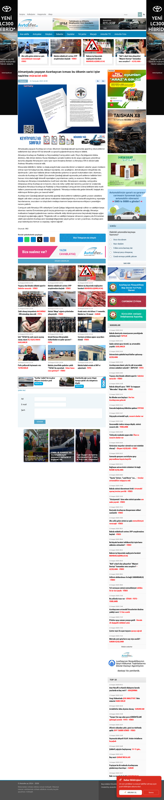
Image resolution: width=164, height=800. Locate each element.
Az (140, 14)
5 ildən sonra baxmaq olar (123, 248)
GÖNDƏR (40, 422)
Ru (144, 14)
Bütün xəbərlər (126, 647)
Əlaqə (50, 14)
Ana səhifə (24, 34)
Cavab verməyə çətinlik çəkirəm (125, 256)
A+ (103, 81)
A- (98, 81)
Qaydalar (70, 34)
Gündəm (48, 35)
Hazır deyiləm (118, 244)
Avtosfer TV (105, 34)
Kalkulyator (31, 14)
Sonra (151, 792)
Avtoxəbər (37, 35)
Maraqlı (93, 35)
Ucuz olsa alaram (119, 239)
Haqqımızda (41, 14)
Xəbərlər (59, 34)
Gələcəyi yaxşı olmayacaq (123, 252)
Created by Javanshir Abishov (111, 787)
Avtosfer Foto (120, 34)
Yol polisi (82, 34)
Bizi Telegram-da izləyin (84, 238)
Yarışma (22, 14)
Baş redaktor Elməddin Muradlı (112, 784)
